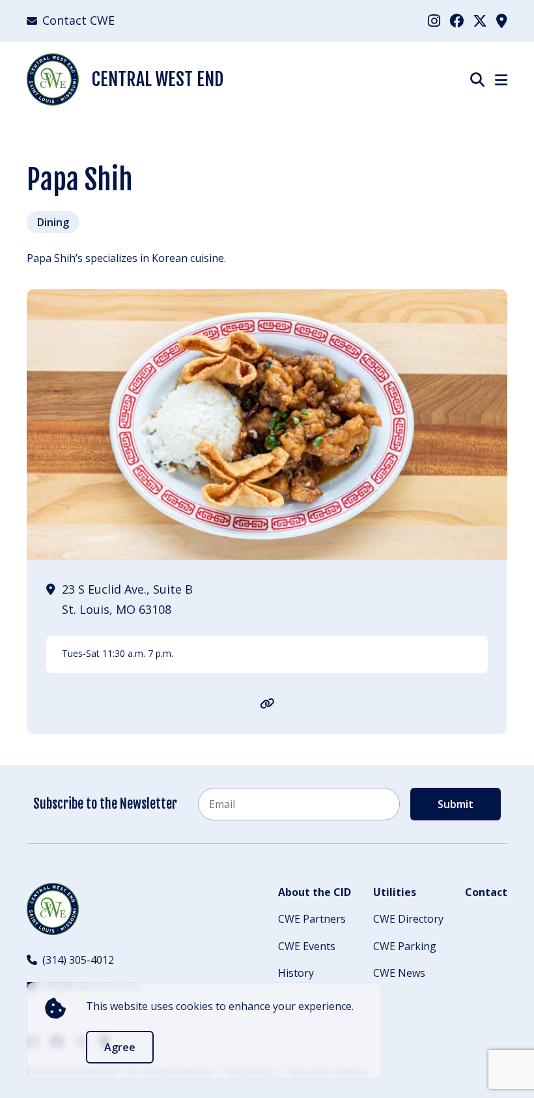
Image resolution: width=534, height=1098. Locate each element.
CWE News (399, 973)
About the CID (314, 892)
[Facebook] (456, 20)
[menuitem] (434, 20)
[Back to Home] (53, 909)
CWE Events (306, 946)
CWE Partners (312, 919)
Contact (486, 892)
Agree (119, 1047)
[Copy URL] (267, 702)
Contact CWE (78, 20)
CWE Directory (408, 919)
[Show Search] (477, 79)
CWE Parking (404, 946)
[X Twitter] (480, 20)
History (296, 973)
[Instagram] (434, 20)
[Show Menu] (501, 79)
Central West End (157, 79)
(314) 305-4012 (78, 960)
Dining (53, 222)
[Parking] (501, 20)
